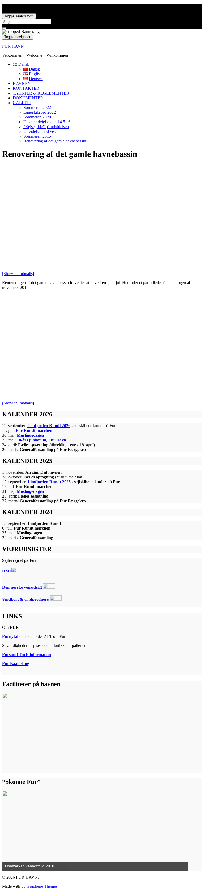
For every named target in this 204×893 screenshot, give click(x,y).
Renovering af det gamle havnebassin (54, 141)
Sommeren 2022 (37, 107)
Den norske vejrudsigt (22, 587)
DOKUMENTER (28, 98)
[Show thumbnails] (18, 273)
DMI (6, 571)
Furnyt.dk (11, 636)
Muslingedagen (30, 435)
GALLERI (22, 102)
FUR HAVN (13, 46)
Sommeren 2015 (37, 136)
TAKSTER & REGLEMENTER (41, 93)
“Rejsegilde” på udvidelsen (46, 126)
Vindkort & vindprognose (25, 599)
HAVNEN (22, 83)
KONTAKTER (26, 88)
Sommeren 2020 (37, 117)
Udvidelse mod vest (40, 131)
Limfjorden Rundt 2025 (49, 482)
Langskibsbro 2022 (39, 112)
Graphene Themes (42, 886)
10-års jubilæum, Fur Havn (41, 440)
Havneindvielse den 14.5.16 (46, 122)
